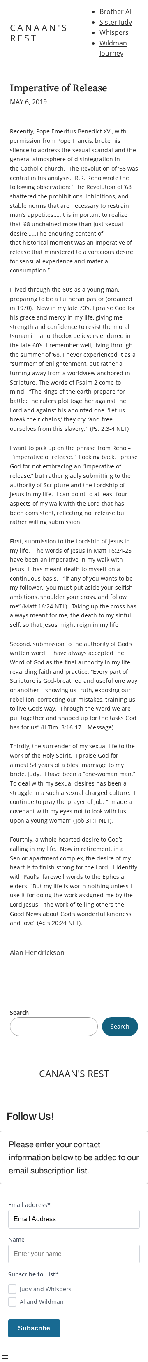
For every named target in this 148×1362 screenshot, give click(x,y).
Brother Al (115, 11)
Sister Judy (115, 22)
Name (16, 1239)
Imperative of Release (58, 88)
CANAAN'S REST (39, 32)
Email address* (29, 1205)
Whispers (114, 32)
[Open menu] (5, 1357)
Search (19, 1012)
